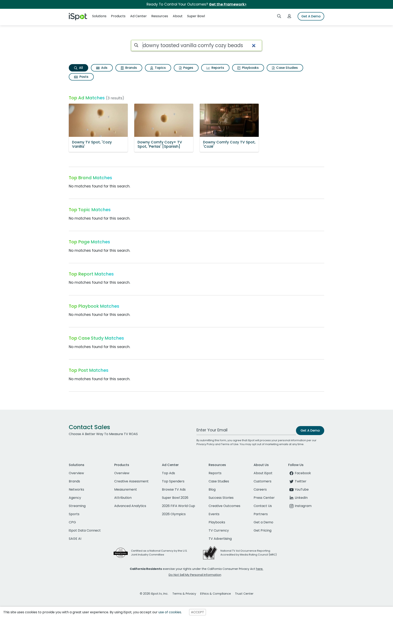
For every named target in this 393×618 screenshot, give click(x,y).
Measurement (125, 489)
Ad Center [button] (138, 16)
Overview (76, 473)
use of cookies (169, 612)
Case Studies (286, 67)
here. (259, 569)
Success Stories (221, 497)
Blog (212, 489)
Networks (76, 489)
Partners (261, 514)
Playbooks (250, 67)
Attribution (123, 497)
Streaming (77, 505)
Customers (262, 481)
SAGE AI (75, 538)
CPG (72, 522)
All (80, 67)
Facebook (303, 473)
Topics (160, 67)
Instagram (303, 505)
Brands (130, 67)
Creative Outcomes (224, 505)
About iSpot (263, 473)
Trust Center (244, 594)
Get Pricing (262, 530)
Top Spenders (173, 481)
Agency (75, 497)
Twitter (300, 481)
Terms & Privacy (184, 594)
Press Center (264, 497)
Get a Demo (263, 522)
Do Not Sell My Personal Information (195, 575)
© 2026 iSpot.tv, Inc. (154, 594)
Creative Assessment (131, 481)
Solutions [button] (99, 16)
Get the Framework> (228, 4)
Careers (260, 489)
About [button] (178, 16)
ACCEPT (197, 612)
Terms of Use (229, 444)
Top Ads (168, 473)
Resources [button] (159, 16)
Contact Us (263, 505)
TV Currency (219, 530)
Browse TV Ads (174, 489)
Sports (74, 514)
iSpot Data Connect (85, 530)
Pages (187, 67)
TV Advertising (220, 538)
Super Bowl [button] (196, 16)
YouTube (302, 489)
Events (214, 514)
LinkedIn (301, 497)
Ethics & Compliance (215, 594)
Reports (217, 67)
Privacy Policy (205, 444)
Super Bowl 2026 (175, 497)
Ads (103, 67)
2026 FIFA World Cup (178, 505)
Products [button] (118, 16)
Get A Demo (311, 16)
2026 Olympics (174, 514)
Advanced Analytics (130, 505)
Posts (83, 76)
